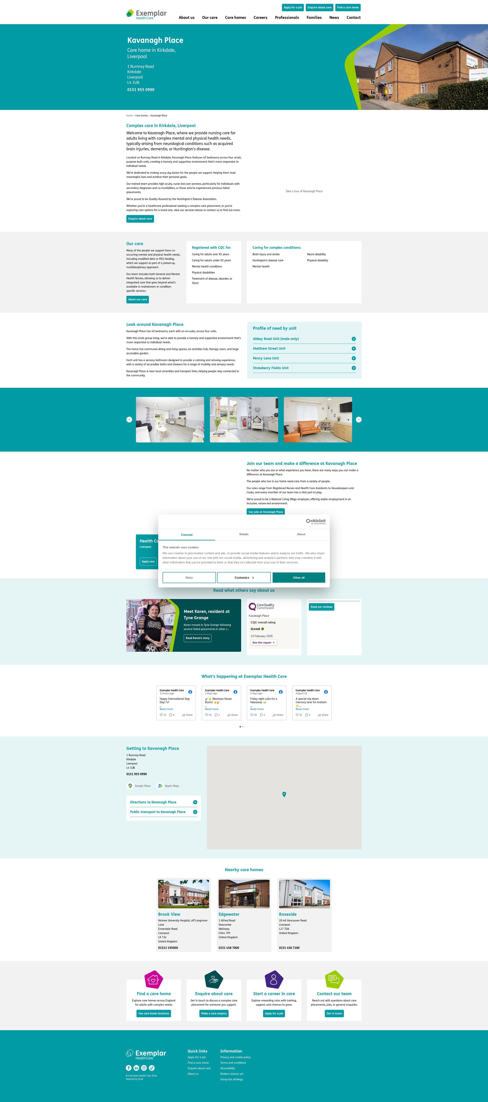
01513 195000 (168, 948)
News (334, 17)
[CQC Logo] (261, 609)
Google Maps (143, 786)
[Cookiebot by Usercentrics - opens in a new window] (309, 522)
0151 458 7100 (289, 948)
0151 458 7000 (229, 948)
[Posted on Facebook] (190, 692)
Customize (242, 577)
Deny (189, 577)
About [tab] (301, 534)
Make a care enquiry (214, 1013)
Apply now (148, 561)
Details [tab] (244, 534)
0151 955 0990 (140, 90)
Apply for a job (293, 7)
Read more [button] (166, 709)
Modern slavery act (231, 1074)
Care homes (141, 115)
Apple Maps (172, 786)
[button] (304, 339)
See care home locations (153, 1013)
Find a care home (348, 7)
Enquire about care (319, 7)
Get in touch (334, 1013)
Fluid (140, 1079)
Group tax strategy (231, 1079)
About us (193, 1074)
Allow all (299, 577)
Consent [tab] (187, 534)
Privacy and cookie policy (235, 1057)
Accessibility (227, 1068)
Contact (354, 17)
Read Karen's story (197, 638)
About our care (137, 299)
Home (129, 115)
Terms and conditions (233, 1062)
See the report (261, 642)
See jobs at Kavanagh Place (266, 512)
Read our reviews (321, 607)
